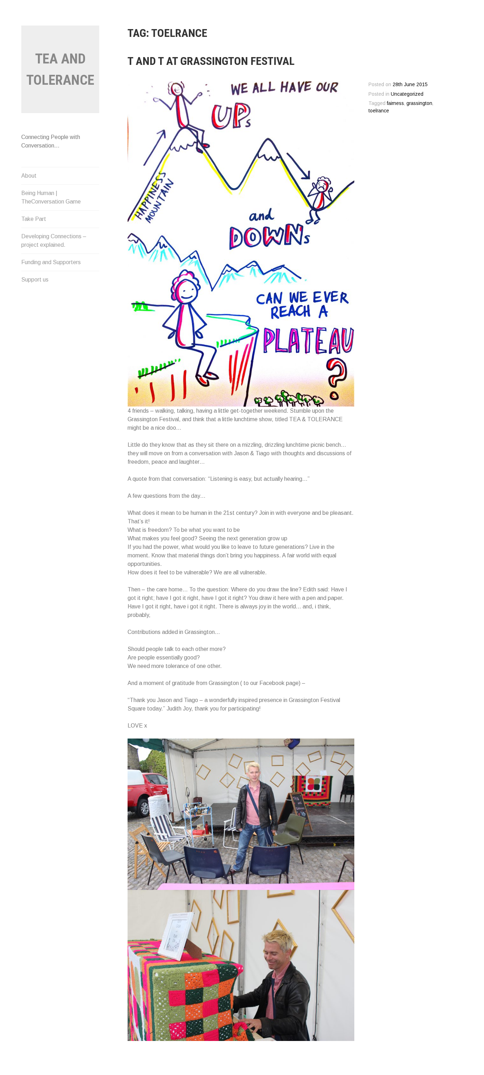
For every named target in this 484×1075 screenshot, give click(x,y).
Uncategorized (407, 94)
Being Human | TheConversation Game (51, 197)
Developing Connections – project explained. (53, 240)
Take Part (33, 219)
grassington (419, 103)
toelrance (378, 110)
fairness (395, 103)
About (28, 176)
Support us (35, 280)
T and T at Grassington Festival (211, 61)
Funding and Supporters (51, 262)
